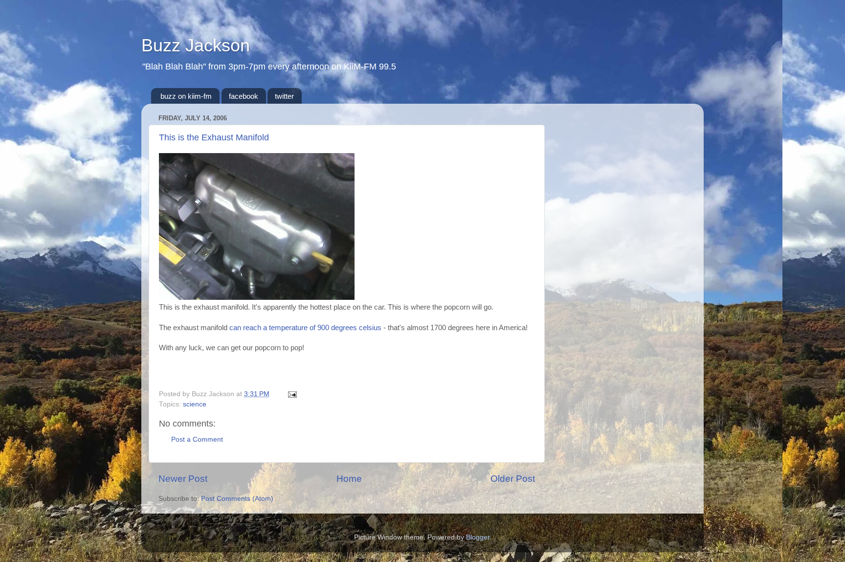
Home (349, 478)
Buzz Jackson (195, 45)
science (194, 404)
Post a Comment (197, 439)
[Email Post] (291, 394)
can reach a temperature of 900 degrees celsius (305, 328)
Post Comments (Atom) (237, 498)
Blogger (477, 537)
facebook (243, 96)
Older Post (512, 478)
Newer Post (182, 478)
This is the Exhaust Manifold (214, 137)
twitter (284, 96)
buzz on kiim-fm (186, 96)
